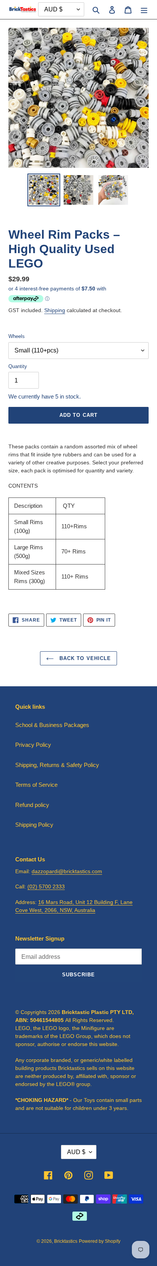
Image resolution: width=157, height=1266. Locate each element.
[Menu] (144, 10)
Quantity (17, 366)
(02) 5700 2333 (46, 886)
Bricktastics (65, 1241)
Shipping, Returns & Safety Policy (57, 765)
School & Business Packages (52, 725)
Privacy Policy (33, 744)
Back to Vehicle (84, 658)
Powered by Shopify (99, 1241)
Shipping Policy (34, 824)
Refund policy (32, 805)
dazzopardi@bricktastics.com (67, 871)
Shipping (54, 310)
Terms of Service (36, 784)
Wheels (16, 336)
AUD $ (76, 1152)
